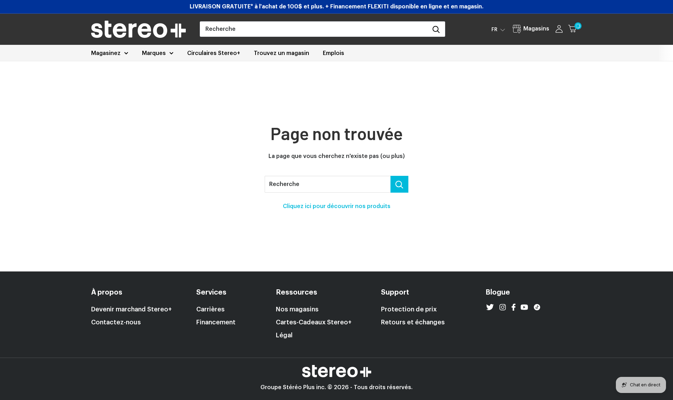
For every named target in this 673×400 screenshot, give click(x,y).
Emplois (333, 53)
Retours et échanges (413, 322)
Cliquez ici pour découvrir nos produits (336, 206)
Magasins (536, 29)
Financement (216, 322)
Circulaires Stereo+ (213, 53)
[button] (498, 29)
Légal (284, 335)
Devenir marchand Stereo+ (131, 309)
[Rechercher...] (399, 184)
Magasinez (106, 53)
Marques (154, 53)
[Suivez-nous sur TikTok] (537, 307)
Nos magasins (297, 309)
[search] (313, 29)
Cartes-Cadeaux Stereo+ (314, 322)
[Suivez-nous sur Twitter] (490, 307)
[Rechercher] (436, 29)
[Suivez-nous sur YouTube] (524, 307)
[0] (575, 29)
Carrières (210, 309)
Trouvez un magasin (281, 53)
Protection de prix (409, 309)
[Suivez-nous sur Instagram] (503, 307)
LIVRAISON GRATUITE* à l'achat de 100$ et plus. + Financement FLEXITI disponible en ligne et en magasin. (336, 6)
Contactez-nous (116, 322)
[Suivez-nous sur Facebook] (513, 307)
